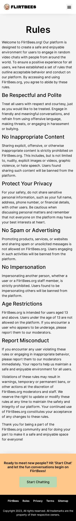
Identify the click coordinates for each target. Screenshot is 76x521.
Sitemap (63, 500)
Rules (26, 500)
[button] (69, 7)
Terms (50, 500)
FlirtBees (23, 7)
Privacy (38, 500)
